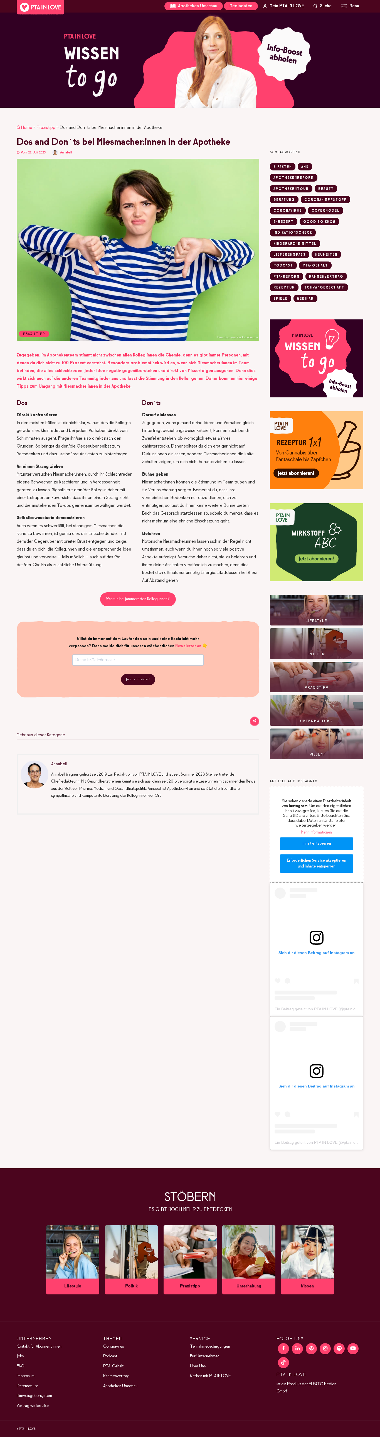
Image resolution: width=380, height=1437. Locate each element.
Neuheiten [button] (326, 254)
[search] (322, 6)
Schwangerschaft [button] (324, 287)
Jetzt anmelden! (138, 679)
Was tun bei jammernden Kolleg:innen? (138, 599)
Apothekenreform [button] (293, 178)
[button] (190, 60)
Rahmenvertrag (116, 1376)
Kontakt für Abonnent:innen (39, 1346)
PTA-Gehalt (113, 1366)
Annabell (66, 152)
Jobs (20, 1356)
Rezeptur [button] (284, 287)
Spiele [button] (280, 298)
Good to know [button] (319, 222)
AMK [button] (305, 167)
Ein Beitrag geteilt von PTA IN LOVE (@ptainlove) (318, 1009)
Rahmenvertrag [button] (326, 276)
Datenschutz (27, 1386)
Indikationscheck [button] (292, 232)
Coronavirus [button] (287, 210)
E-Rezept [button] (283, 222)
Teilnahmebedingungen (210, 1346)
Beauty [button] (326, 189)
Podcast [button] (283, 265)
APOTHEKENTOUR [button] (291, 189)
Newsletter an (188, 646)
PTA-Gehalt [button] (315, 265)
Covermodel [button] (326, 210)
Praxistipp (46, 128)
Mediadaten (241, 6)
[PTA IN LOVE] (40, 7)
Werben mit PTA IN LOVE (210, 1376)
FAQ (20, 1366)
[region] (190, 60)
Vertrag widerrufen (33, 1405)
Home (26, 128)
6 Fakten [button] (282, 167)
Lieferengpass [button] (289, 254)
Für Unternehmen (204, 1356)
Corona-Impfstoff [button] (325, 200)
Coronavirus (113, 1346)
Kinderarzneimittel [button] (295, 244)
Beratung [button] (284, 200)
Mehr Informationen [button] (316, 832)
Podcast (110, 1356)
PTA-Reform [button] (286, 276)
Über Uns (198, 1366)
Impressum (25, 1376)
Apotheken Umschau (197, 6)
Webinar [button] (305, 298)
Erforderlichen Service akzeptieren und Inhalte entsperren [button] (316, 863)
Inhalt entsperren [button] (316, 843)
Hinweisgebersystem (34, 1396)
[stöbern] (72, 1259)
